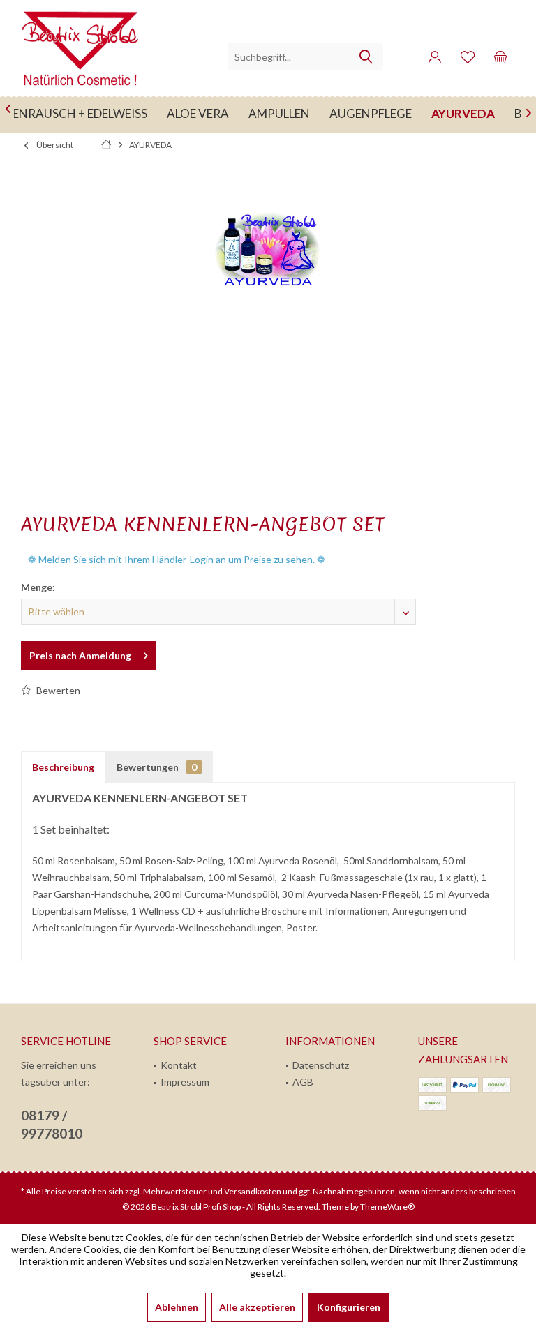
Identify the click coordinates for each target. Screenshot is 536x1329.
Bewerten (57, 690)
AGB (302, 1082)
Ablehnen (176, 1307)
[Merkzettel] (467, 56)
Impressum (185, 1082)
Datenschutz (320, 1065)
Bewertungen (157, 767)
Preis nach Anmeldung (80, 655)
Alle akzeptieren (257, 1307)
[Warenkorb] (500, 56)
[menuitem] (500, 56)
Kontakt (179, 1065)
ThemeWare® (387, 1206)
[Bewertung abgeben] (268, 542)
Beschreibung (63, 767)
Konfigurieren (348, 1307)
